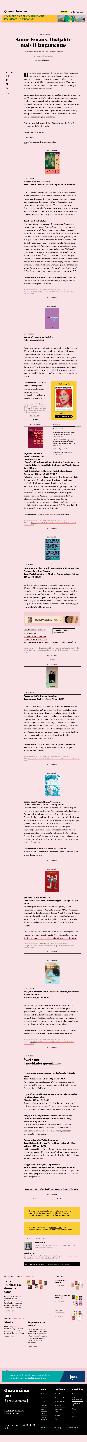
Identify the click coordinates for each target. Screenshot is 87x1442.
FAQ (56, 1419)
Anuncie (74, 1417)
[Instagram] (24, 1425)
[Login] (71, 12)
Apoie (74, 1409)
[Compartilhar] (7, 92)
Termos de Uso (44, 1428)
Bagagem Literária (44, 1418)
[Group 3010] (52, 1228)
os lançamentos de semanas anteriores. (40, 142)
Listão (43, 1413)
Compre (74, 1413)
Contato (57, 1415)
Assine (64, 12)
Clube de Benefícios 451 (77, 1398)
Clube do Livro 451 (77, 1404)
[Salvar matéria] (7, 88)
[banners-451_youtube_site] (43, 16)
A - (7, 72)
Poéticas (44, 1398)
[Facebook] (30, 1425)
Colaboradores (60, 1402)
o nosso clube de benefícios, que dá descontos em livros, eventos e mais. (49, 292)
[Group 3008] (52, 1213)
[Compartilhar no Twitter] (7, 84)
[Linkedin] (34, 1425)
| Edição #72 (47, 60)
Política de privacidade (57, 1428)
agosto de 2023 (63, 1264)
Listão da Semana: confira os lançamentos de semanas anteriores (52, 1199)
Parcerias (58, 1405)
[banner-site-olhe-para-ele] (51, 620)
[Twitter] (27, 1425)
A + (12, 72)
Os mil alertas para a (46, 515)
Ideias (43, 1402)
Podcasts (44, 1409)
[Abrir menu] (81, 12)
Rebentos (44, 1405)
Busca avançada (8, 4)
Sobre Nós (58, 1394)
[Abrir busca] (77, 12)
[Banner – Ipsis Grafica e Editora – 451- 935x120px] (43, 1376)
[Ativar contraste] (74, 12)
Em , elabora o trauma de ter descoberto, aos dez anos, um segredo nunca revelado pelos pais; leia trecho (50, 280)
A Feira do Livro (58, 1410)
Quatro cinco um (15, 11)
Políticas (44, 1394)
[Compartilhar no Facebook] (7, 80)
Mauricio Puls (48, 56)
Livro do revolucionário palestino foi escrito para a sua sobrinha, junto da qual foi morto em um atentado (49, 747)
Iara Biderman (38, 56)
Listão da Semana (43, 34)
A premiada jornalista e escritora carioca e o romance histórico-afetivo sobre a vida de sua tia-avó (51, 851)
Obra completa (60, 1398)
